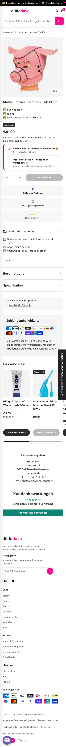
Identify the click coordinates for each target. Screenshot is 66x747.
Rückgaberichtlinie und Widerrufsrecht (20, 727)
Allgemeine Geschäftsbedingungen (19, 720)
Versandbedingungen (13, 646)
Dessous (7, 611)
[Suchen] (59, 21)
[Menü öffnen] (5, 11)
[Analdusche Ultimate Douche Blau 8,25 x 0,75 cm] (46, 383)
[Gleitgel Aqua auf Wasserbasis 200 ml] (16, 383)
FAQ (5, 676)
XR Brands (8, 260)
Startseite (7, 32)
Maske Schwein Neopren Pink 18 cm (31, 32)
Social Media (9, 657)
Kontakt (6, 681)
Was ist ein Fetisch (20, 305)
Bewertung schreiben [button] (33, 512)
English (22, 740)
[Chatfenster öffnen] (7, 740)
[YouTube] (13, 581)
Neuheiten (8, 622)
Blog (5, 627)
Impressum (46, 727)
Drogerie (7, 601)
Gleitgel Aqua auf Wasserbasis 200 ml (16, 403)
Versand (19, 137)
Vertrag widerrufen (12, 652)
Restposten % (10, 617)
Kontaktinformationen (13, 641)
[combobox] (28, 21)
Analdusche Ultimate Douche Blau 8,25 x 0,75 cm (46, 405)
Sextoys (7, 595)
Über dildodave (10, 671)
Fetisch (6, 606)
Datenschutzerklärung (48, 720)
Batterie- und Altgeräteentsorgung (18, 733)
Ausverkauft (44, 177)
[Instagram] (5, 581)
